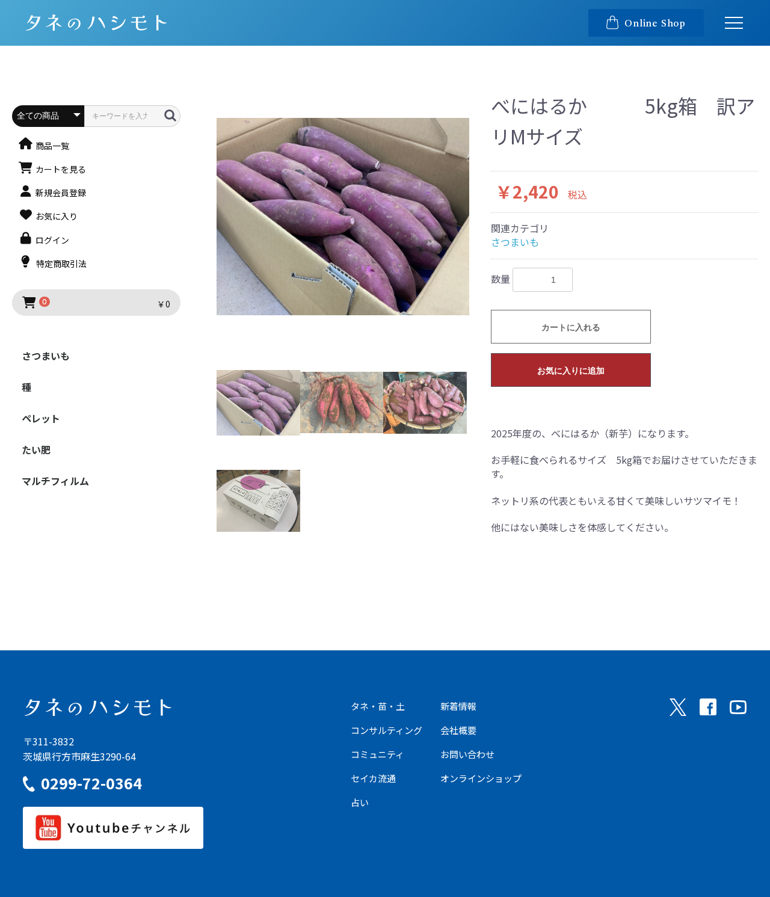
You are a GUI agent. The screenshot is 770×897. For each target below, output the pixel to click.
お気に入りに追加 (571, 370)
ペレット (41, 418)
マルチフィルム (55, 480)
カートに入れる (570, 327)
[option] (343, 216)
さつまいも (46, 355)
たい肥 (36, 449)
